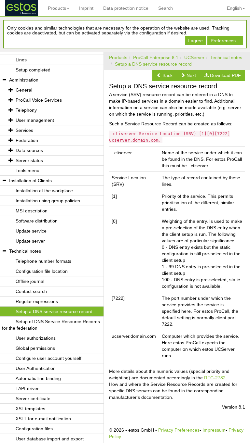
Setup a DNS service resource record (153, 64)
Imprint (86, 8)
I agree (195, 40)
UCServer (194, 57)
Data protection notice (125, 8)
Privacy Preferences (179, 430)
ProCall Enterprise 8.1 (155, 57)
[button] (164, 75)
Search (165, 8)
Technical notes (226, 57)
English (234, 8)
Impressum (214, 430)
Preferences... (225, 40)
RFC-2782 (215, 377)
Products (57, 8)
